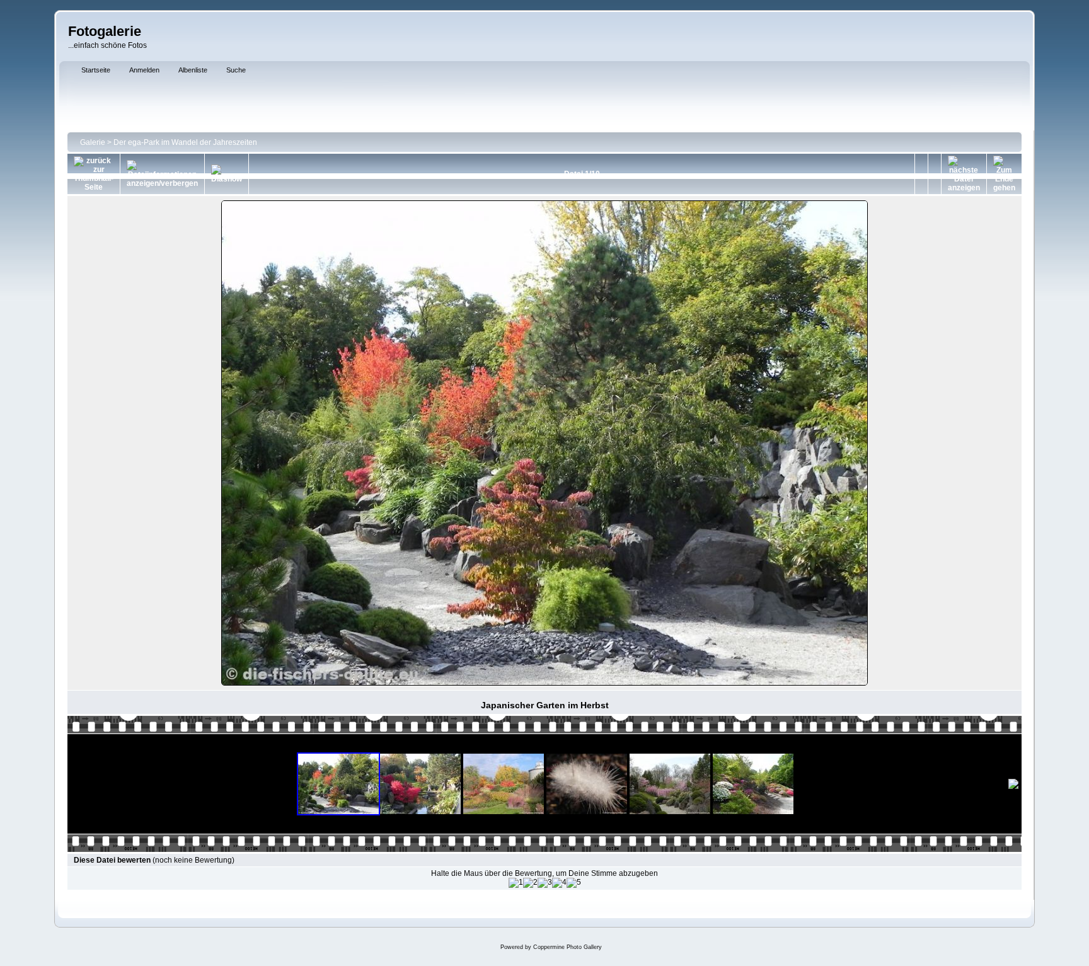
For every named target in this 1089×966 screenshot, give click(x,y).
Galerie (92, 142)
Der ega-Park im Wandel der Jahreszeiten (185, 142)
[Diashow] (226, 174)
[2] (530, 883)
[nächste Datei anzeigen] (964, 174)
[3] (545, 883)
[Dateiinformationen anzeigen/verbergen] (162, 174)
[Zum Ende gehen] (1004, 174)
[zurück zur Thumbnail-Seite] (93, 173)
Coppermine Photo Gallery (567, 947)
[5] (574, 883)
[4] (559, 883)
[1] (516, 883)
